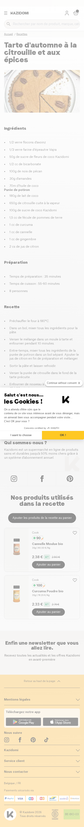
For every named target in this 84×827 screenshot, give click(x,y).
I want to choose (21, 435)
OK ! (63, 435)
